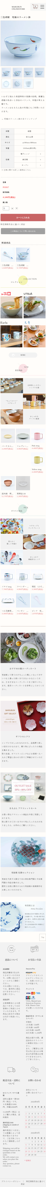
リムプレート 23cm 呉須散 (28, 446)
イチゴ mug (7, 587)
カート (35, 8)
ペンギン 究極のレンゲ (27, 611)
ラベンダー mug (23, 587)
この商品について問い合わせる (23, 231)
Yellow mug (37, 469)
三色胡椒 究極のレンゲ (12, 265)
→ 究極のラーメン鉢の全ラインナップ (19, 119)
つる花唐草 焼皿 (9, 611)
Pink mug (35, 446)
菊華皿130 (21, 494)
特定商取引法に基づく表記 (13, 224)
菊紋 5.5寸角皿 (39, 587)
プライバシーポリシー (11, 1181)
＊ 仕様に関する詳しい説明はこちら (16, 170)
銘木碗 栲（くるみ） (11, 494)
